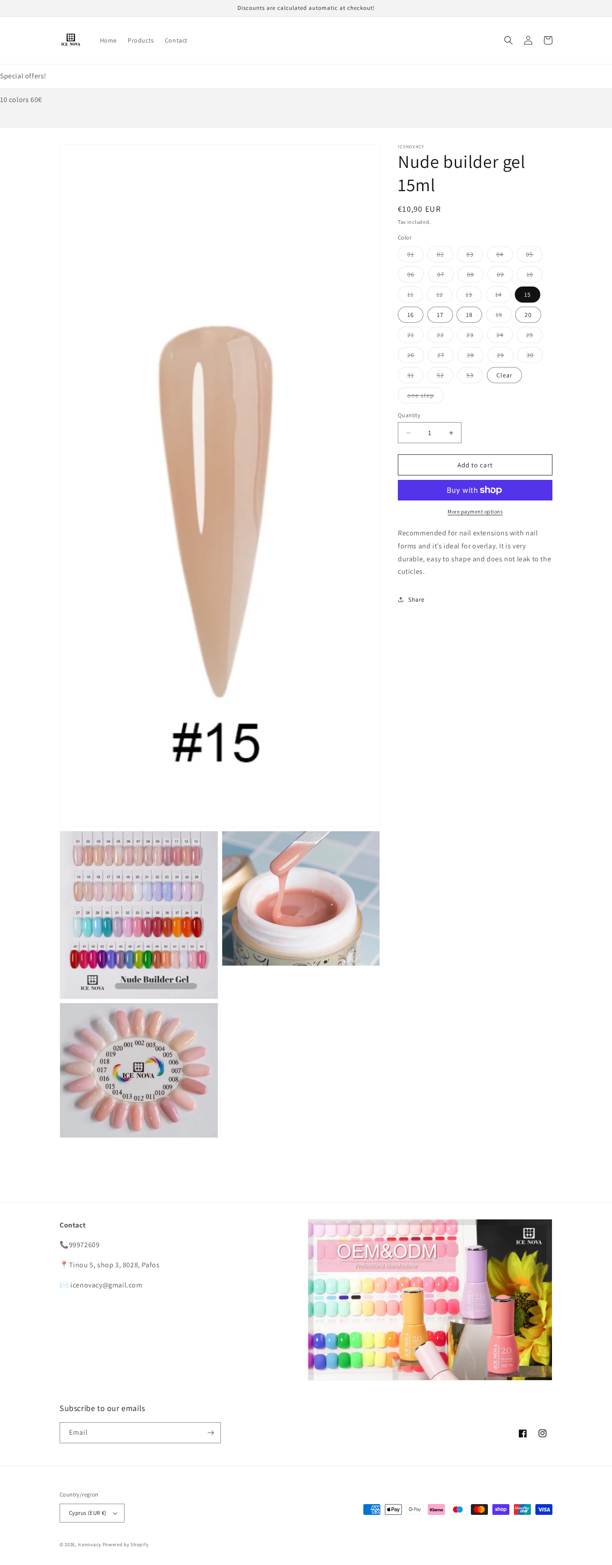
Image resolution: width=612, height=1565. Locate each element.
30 (534, 357)
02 (445, 256)
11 (415, 296)
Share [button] (416, 599)
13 (473, 296)
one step (425, 397)
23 (474, 336)
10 (534, 276)
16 (410, 315)
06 (415, 276)
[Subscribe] (210, 1432)
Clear (504, 375)
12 (444, 296)
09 (505, 276)
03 (474, 256)
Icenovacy (89, 1544)
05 (534, 256)
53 (474, 377)
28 (475, 357)
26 (415, 357)
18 (469, 315)
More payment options (475, 511)
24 (504, 336)
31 (415, 377)
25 (534, 336)
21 (415, 336)
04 (504, 256)
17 (440, 315)
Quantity (409, 415)
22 (445, 336)
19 (504, 316)
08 (475, 276)
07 (445, 276)
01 (415, 256)
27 (445, 357)
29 (505, 357)
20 (528, 315)
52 (445, 377)
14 (503, 296)
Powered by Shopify (126, 1544)
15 (527, 295)
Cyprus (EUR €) (88, 1513)
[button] (508, 40)
